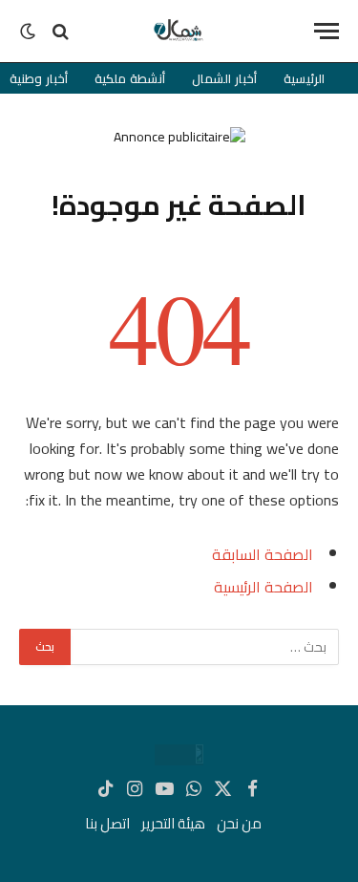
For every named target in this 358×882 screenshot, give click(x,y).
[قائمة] (326, 31)
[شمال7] (179, 31)
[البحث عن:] (204, 647)
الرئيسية (304, 78)
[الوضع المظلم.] (29, 31)
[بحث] (61, 31)
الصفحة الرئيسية (263, 586)
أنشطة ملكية (130, 78)
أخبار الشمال (224, 78)
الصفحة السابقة (262, 554)
